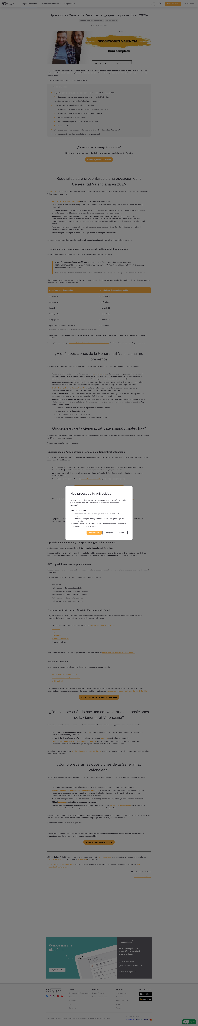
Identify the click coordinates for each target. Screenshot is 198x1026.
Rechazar (121, 532)
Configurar (109, 532)
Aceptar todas (94, 532)
